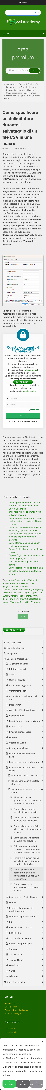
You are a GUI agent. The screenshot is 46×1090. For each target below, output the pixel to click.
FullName (7, 592)
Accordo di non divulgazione (17, 1010)
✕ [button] (43, 1041)
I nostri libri (10, 1028)
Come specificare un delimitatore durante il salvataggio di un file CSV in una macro (23, 96)
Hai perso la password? (28, 421)
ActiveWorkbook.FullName (15, 583)
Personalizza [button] (36, 1084)
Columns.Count (10, 589)
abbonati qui (31, 370)
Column (24, 586)
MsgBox (27, 592)
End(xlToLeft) (25, 589)
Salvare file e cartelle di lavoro (20, 90)
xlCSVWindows (32, 602)
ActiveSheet (14, 580)
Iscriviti (11, 421)
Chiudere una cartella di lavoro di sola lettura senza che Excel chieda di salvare (27, 849)
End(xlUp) (38, 589)
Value (13, 602)
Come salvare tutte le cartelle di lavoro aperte (25, 810)
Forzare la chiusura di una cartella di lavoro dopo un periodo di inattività (26, 861)
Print (35, 596)
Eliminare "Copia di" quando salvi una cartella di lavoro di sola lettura (27, 800)
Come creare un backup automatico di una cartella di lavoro (26, 887)
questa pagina (29, 391)
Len (15, 592)
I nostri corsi (10, 1032)
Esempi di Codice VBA (28, 84)
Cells (16, 586)
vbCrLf (20, 602)
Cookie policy (11, 1007)
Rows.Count (20, 599)
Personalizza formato (20, 596)
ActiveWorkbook (29, 580)
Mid (19, 592)
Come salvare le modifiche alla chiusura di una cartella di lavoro (27, 829)
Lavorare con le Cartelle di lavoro (21, 87)
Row (11, 599)
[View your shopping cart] (43, 33)
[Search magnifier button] (38, 12)
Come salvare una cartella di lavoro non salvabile (26, 839)
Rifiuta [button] (23, 1084)
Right (4, 599)
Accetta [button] (9, 1084)
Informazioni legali (13, 1013)
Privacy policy (11, 1003)
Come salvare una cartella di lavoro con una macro (26, 819)
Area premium (10, 84)
